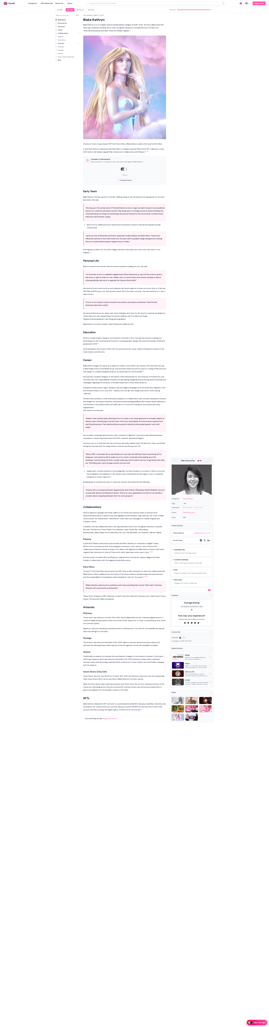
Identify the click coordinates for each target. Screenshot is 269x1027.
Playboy (60, 37)
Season (60, 53)
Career (60, 30)
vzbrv (184, 638)
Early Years (62, 20)
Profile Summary (177, 526)
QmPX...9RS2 (188, 507)
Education (61, 26)
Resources (59, 3)
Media (174, 692)
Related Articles (177, 648)
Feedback (175, 595)
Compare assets (126, 180)
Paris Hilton (62, 40)
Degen (187, 663)
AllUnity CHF (189, 672)
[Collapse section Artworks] (78, 43)
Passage (61, 50)
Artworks (61, 43)
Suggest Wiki (259, 3)
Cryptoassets (188, 499)
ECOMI (187, 680)
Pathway (61, 47)
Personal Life (62, 23)
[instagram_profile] (201, 540)
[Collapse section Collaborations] (78, 33)
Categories (32, 3)
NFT (185, 503)
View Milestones (189, 512)
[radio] (184, 622)
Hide (77, 15)
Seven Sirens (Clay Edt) (66, 57)
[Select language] (247, 3)
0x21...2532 (199, 507)
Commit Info (176, 632)
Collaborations (63, 33)
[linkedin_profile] (208, 540)
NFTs (59, 60)
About (70, 3)
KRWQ (187, 655)
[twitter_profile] (205, 540)
